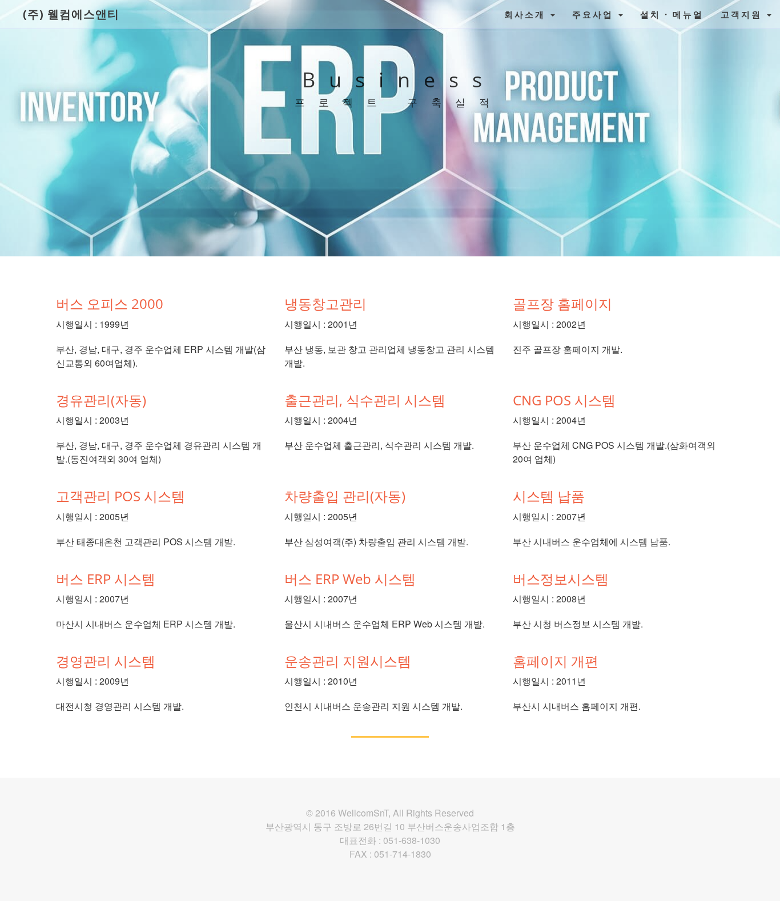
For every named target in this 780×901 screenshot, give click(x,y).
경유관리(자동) (101, 400)
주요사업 (594, 14)
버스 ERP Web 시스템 (350, 578)
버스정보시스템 (561, 578)
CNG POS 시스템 (564, 400)
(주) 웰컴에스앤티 (71, 14)
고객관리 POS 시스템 (120, 495)
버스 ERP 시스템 (105, 578)
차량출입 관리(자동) (344, 495)
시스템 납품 (549, 495)
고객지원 (743, 14)
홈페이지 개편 (555, 660)
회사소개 (526, 14)
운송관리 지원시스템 (347, 660)
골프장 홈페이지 (562, 303)
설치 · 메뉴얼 (671, 14)
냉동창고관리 (325, 303)
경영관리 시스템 (105, 660)
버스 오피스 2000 (109, 303)
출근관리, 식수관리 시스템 (364, 400)
